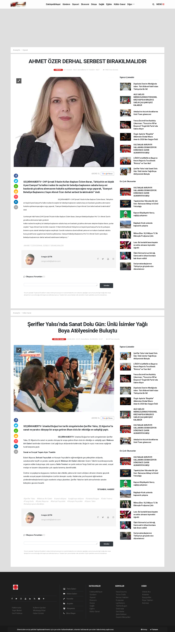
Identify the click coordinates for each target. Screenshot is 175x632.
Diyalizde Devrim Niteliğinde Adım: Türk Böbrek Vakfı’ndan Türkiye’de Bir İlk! (145, 86)
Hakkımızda (16, 608)
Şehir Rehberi (121, 614)
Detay (144, 629)
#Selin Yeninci (106, 499)
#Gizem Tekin (90, 501)
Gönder (106, 285)
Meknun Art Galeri (69, 461)
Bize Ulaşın (70, 613)
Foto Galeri (71, 589)
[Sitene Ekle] (44, 599)
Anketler (145, 595)
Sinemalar (120, 609)
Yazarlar (69, 599)
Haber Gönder (38, 613)
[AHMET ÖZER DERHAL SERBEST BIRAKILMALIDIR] (64, 121)
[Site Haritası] (40, 599)
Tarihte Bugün (121, 606)
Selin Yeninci (62, 464)
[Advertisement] (87, 28)
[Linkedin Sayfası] (31, 599)
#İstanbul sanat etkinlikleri (34, 504)
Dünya (94, 4)
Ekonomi (85, 4)
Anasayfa (16, 50)
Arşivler (69, 604)
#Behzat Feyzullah (58, 501)
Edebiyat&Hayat (53, 4)
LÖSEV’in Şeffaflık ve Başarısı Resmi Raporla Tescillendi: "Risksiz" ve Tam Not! (145, 160)
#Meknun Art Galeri (44, 499)
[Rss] (35, 599)
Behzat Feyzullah (44, 457)
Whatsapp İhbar (39, 610)
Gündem (66, 4)
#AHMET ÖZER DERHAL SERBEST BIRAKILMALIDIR (44, 246)
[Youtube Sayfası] (26, 599)
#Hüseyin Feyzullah (75, 501)
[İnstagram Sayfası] (22, 599)
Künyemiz (70, 608)
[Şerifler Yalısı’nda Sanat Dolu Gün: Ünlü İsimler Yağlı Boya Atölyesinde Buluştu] (64, 378)
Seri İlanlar (120, 611)
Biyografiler (146, 597)
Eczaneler (120, 600)
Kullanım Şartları (39, 608)
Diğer (130, 4)
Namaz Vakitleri (122, 597)
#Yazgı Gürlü (29, 501)
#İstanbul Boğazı (92, 499)
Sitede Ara (146, 592)
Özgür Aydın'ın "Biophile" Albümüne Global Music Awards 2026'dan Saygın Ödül (145, 136)
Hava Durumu (121, 592)
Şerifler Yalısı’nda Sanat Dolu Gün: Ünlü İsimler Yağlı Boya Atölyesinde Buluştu (145, 171)
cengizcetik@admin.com (51, 261)
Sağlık (101, 4)
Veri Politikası (17, 613)
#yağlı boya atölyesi (76, 499)
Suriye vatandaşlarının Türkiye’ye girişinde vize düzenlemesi (143, 266)
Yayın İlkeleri (17, 610)
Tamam (155, 629)
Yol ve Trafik (121, 595)
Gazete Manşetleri (123, 617)
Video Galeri (71, 594)
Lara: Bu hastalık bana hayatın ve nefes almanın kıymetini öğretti (145, 245)
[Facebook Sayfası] (13, 599)
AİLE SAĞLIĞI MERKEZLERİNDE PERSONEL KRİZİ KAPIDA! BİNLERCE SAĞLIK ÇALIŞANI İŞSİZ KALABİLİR (145, 99)
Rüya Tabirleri (147, 600)
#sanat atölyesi (60, 499)
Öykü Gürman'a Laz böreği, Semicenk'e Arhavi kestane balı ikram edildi (144, 255)
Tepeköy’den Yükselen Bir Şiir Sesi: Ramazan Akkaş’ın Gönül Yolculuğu (145, 203)
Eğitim (109, 4)
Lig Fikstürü (120, 603)
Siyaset (75, 4)
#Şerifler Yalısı (29, 499)
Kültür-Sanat (119, 4)
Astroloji (145, 603)
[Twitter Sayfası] (17, 599)
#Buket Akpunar (42, 501)
